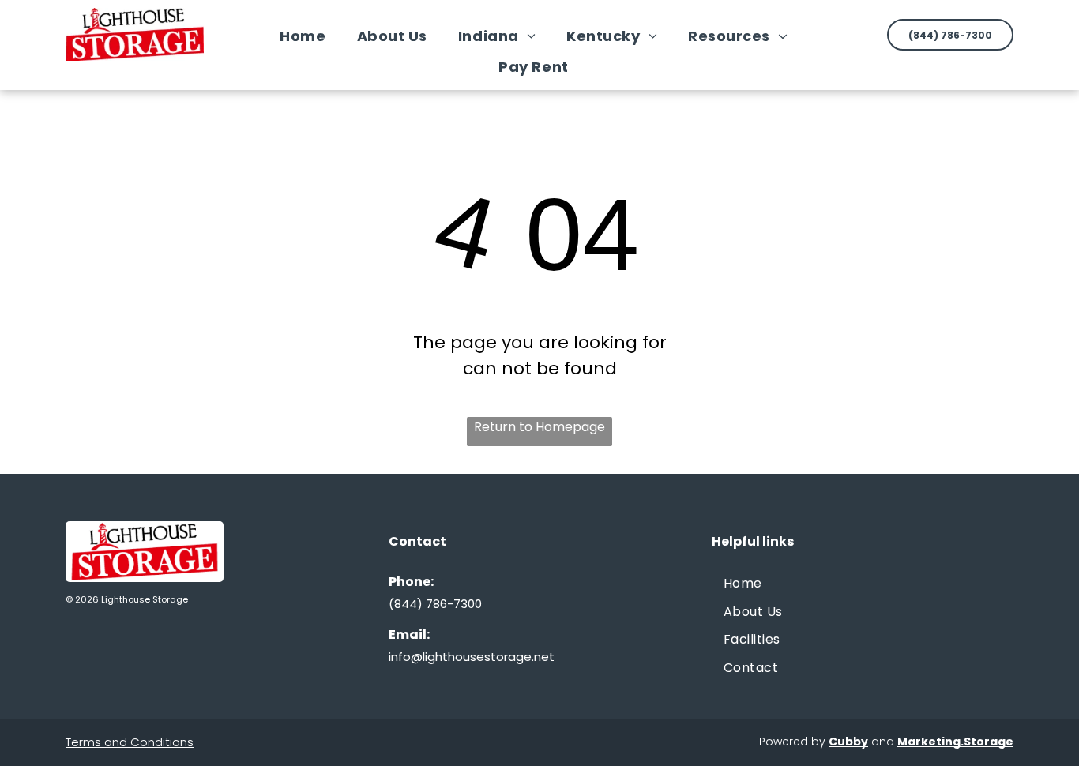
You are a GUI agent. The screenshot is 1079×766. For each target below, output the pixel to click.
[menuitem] (308, 36)
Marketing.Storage (955, 741)
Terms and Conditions (130, 742)
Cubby (848, 741)
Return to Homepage (539, 427)
